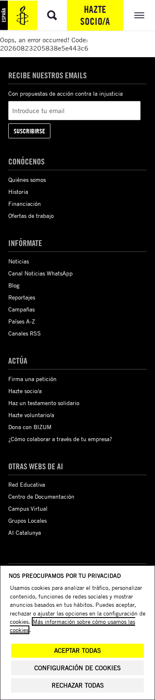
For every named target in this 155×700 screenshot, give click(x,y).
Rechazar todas (78, 685)
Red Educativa (26, 484)
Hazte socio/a (95, 15)
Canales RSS (24, 333)
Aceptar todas (77, 650)
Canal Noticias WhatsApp (40, 273)
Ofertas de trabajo (31, 215)
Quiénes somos (27, 179)
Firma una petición (32, 378)
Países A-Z (21, 321)
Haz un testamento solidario (43, 402)
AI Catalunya (24, 532)
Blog (13, 285)
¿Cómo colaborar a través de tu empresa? (60, 438)
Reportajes (21, 297)
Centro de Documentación (41, 496)
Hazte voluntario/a (31, 414)
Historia (18, 191)
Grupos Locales (27, 520)
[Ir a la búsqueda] (52, 15)
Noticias (18, 261)
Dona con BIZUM (30, 426)
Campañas (21, 309)
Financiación (24, 203)
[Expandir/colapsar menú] (139, 15)
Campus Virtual (28, 508)
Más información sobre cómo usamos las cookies (72, 625)
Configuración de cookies (77, 668)
